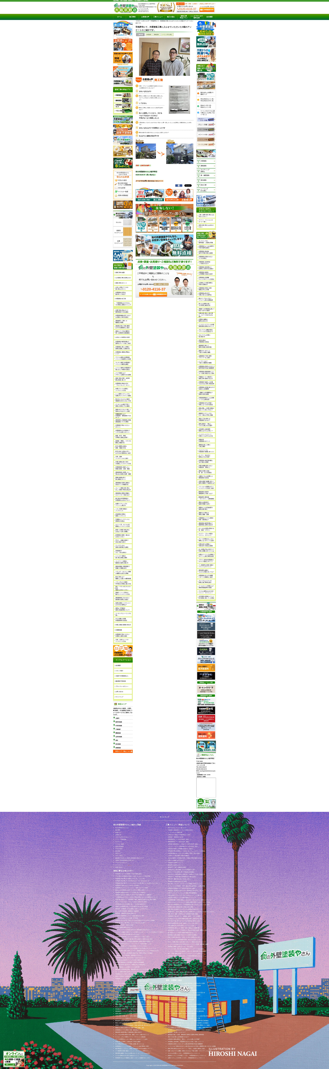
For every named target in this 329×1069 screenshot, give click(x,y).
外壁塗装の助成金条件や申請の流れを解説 (206, 252)
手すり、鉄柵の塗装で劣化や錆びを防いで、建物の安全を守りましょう (187, 942)
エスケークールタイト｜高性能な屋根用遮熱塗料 (181, 999)
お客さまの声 (145, 21)
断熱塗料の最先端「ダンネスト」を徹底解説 (206, 497)
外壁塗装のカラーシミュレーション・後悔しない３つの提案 (131, 887)
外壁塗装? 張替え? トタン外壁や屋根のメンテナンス (182, 897)
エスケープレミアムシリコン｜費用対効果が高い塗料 (182, 997)
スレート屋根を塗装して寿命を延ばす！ (178, 963)
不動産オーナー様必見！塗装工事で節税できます (206, 377)
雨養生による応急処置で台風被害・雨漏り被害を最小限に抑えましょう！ (135, 1025)
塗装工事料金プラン (184, 17)
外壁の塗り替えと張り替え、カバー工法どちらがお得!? (130, 922)
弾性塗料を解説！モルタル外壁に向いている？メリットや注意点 (132, 1053)
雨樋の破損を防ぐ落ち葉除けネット (120, 478)
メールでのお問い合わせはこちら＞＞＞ (149, 181)
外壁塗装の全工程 (120, 298)
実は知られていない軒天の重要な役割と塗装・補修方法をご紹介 (185, 918)
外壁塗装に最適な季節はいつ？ (122, 353)
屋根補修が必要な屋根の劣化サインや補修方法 (122, 483)
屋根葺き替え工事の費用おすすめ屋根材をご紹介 (122, 326)
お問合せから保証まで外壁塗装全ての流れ (179, 834)
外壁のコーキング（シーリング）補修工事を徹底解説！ (183, 893)
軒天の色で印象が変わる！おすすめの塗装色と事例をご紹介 (184, 921)
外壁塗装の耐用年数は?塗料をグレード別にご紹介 (123, 342)
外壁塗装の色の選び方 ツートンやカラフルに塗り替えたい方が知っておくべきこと (137, 883)
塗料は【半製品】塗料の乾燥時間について (122, 609)
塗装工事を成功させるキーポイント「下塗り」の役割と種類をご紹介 (186, 1048)
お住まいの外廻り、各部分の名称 (124, 925)
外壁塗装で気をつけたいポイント (122, 426)
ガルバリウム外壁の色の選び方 (204, 335)
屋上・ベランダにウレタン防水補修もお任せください (123, 588)
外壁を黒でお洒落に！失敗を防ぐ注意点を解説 (206, 545)
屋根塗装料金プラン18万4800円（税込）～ (179, 841)
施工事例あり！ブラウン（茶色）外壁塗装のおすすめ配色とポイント (134, 1048)
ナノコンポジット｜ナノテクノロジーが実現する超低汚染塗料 (184, 1004)
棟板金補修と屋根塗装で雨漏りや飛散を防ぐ (122, 567)
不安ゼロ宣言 (119, 848)
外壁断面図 (118, 630)
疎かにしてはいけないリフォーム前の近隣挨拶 (206, 299)
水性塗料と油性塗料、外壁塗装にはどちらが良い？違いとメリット (186, 1041)
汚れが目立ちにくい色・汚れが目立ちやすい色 (207, 99)
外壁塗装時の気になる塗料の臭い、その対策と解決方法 (130, 904)
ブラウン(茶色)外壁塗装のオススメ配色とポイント (206, 560)
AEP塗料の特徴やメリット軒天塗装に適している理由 (206, 597)
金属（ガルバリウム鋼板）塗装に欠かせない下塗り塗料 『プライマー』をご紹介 (189, 1051)
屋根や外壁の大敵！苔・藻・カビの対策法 (205, 471)
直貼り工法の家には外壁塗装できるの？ (204, 419)
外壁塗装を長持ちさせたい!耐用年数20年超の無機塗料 (207, 367)
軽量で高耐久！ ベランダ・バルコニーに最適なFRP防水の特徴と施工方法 (135, 1004)
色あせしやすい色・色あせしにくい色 (206, 106)
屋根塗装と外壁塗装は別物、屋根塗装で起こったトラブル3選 (131, 969)
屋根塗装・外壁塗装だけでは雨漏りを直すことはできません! (131, 908)
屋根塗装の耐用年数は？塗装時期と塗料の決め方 (206, 524)
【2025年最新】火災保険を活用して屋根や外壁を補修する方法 (185, 858)
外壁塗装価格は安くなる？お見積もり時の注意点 (123, 316)
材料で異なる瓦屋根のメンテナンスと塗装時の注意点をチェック (185, 909)
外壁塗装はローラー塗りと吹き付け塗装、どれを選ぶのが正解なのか (134, 978)
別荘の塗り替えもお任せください (206, 226)
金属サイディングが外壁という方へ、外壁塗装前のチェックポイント (186, 1058)
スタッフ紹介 (119, 670)
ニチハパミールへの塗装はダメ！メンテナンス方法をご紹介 (131, 1018)
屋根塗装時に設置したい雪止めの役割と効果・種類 (123, 473)
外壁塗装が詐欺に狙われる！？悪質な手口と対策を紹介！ (131, 964)
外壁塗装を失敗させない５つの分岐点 (206, 257)
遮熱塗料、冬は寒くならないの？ (177, 1032)
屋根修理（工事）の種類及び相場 (121, 321)
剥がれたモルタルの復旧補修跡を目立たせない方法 (123, 400)
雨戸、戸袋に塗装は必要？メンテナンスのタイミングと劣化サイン (186, 953)
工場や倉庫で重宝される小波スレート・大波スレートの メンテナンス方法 (135, 995)
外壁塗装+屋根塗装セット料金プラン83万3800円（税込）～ (184, 844)
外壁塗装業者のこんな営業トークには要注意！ (206, 398)
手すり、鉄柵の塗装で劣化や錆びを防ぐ (121, 541)
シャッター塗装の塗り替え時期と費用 (121, 556)
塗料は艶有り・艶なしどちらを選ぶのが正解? (205, 424)
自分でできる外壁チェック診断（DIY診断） (127, 918)
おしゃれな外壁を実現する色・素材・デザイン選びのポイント (132, 1034)
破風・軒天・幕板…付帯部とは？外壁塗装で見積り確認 (183, 914)
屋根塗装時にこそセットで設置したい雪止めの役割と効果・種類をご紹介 (187, 930)
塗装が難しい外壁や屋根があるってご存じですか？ (206, 409)
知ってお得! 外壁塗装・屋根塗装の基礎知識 (127, 911)
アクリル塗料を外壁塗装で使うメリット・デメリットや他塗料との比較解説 (188, 1023)
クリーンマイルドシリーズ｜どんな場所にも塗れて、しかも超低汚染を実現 (188, 1016)
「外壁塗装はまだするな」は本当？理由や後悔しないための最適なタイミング (136, 897)
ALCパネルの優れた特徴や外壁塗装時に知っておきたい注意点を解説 (133, 983)
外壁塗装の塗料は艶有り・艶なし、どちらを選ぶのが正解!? (184, 1039)
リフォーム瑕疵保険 (120, 839)
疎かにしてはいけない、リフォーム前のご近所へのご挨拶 (131, 901)
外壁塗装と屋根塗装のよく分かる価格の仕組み (180, 830)
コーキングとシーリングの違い (123, 614)
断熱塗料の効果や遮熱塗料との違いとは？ (206, 492)
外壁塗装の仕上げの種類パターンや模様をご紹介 (206, 576)
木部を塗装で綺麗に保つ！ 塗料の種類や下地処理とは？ (130, 1016)
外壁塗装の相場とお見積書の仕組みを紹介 (206, 273)
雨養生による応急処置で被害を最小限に (206, 508)
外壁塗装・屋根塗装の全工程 (175, 837)
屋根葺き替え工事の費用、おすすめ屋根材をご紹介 (181, 869)
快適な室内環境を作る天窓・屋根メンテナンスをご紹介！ (183, 923)
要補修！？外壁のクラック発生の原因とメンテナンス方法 (131, 946)
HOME (138, 21)
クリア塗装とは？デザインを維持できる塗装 (123, 373)
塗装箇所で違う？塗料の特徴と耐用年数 (205, 346)
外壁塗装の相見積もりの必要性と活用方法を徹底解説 (129, 962)
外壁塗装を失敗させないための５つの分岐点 (127, 885)
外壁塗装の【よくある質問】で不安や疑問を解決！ (129, 873)
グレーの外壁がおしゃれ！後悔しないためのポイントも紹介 (131, 1039)
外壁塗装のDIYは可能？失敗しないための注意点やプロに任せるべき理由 (134, 920)
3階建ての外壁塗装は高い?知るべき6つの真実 (206, 309)
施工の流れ (171, 17)
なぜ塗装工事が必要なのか (123, 277)
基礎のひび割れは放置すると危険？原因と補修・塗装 (129, 1027)
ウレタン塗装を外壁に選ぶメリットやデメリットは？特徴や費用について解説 (189, 1025)
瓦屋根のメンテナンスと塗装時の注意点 (122, 520)
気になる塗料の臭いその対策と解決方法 (204, 304)
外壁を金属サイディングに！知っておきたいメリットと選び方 (184, 895)
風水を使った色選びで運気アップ (206, 93)
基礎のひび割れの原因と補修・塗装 (204, 513)
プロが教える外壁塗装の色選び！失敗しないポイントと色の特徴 (132, 876)
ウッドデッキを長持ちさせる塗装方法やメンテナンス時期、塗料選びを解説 (188, 944)
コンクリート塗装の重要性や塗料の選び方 (121, 562)
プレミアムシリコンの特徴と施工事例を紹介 (205, 581)
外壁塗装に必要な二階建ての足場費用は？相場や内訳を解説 (184, 976)
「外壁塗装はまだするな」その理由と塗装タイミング (123, 303)
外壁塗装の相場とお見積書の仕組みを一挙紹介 (180, 848)
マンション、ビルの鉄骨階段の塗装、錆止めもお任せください (184, 939)
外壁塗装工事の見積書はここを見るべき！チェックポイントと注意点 (186, 851)
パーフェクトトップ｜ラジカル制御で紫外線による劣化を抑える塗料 (186, 983)
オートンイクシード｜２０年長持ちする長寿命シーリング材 (184, 1018)
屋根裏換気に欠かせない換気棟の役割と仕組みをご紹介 (130, 1011)
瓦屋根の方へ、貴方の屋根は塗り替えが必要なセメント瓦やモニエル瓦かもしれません (191, 911)
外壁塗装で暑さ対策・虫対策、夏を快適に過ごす (181, 972)
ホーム (119, 17)
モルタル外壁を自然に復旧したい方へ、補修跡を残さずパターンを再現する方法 (137, 950)
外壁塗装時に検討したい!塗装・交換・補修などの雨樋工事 (183, 928)
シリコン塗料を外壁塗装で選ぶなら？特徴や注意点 (123, 368)
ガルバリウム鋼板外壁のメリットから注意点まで (206, 330)
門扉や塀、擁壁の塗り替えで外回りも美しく (180, 879)
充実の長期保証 (119, 846)
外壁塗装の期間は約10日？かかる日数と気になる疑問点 (130, 892)
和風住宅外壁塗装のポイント (204, 440)
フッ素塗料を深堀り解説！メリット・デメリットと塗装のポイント (133, 1051)
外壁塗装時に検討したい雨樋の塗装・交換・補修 (122, 468)
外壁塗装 (123, 95)
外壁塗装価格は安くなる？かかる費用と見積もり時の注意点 (184, 853)
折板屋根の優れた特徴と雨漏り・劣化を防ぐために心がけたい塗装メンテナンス (189, 900)
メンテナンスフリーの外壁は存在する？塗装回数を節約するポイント (134, 929)
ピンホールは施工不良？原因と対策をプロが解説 (122, 405)
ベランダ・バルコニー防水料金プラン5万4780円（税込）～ (184, 846)
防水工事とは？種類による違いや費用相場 (123, 577)
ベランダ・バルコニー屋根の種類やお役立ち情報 (123, 572)
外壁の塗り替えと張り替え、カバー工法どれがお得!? (206, 315)
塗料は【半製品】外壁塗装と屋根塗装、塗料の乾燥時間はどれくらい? (134, 976)
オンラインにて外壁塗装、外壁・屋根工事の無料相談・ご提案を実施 (186, 886)
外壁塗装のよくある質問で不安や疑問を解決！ (206, 247)
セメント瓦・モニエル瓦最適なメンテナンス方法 (122, 525)
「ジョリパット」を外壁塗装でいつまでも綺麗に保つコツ (131, 990)
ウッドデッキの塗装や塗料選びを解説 (121, 546)
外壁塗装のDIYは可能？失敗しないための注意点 (206, 403)
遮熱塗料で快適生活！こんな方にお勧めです (180, 1002)
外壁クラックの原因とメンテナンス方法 (121, 389)
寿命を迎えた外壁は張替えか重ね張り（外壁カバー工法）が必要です (186, 874)
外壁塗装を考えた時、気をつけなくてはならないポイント (131, 957)
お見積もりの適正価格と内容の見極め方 (206, 283)
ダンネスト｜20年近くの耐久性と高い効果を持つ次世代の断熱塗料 (186, 1011)
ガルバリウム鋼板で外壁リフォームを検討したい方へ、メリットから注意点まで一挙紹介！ (139, 932)
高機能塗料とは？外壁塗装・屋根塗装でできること (123, 415)
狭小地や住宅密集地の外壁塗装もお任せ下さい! (122, 499)
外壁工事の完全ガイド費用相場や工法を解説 (121, 311)
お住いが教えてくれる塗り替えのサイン (121, 288)
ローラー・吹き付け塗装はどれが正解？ (204, 456)
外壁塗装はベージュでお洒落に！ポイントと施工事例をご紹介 (132, 1046)
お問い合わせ (119, 691)
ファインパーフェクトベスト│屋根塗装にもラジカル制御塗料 (184, 985)
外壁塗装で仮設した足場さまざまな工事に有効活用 (206, 382)
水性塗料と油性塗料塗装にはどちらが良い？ (206, 430)
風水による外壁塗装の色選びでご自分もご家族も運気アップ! (131, 890)
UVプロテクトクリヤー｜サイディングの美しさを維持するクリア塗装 (186, 1009)
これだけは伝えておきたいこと (123, 837)
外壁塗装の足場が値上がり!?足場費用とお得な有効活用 (183, 974)
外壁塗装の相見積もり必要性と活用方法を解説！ (206, 267)
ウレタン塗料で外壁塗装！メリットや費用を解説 (123, 363)
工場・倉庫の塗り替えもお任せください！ (206, 215)
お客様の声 (145, 17)
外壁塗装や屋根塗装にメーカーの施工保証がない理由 (206, 372)
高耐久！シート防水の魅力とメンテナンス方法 (122, 593)
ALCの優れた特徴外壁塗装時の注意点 (121, 619)
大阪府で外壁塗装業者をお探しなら (125, 860)
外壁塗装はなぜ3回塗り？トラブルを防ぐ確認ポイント (130, 960)
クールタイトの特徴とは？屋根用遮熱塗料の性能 (206, 586)
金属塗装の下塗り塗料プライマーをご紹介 (205, 356)
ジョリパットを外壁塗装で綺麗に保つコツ (206, 450)
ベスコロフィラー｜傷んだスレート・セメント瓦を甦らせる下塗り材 (186, 992)
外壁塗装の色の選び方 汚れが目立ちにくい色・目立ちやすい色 (132, 881)
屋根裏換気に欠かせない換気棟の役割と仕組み (122, 598)
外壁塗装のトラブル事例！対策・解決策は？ (206, 518)
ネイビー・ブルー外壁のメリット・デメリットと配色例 (130, 1037)
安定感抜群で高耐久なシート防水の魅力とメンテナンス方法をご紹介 (134, 1009)
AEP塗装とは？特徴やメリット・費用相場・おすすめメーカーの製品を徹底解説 (189, 1030)
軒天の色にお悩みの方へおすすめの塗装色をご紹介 (123, 452)
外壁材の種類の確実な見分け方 (203, 320)
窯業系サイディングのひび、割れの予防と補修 (206, 414)
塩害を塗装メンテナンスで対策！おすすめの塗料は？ (129, 1013)
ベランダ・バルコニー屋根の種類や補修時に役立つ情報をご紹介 (132, 999)
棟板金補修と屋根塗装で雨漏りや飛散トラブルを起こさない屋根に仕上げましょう (137, 997)
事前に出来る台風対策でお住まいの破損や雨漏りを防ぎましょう (132, 1023)
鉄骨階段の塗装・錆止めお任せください (122, 535)
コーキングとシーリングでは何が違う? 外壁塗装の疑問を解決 (132, 981)
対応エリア (118, 853)
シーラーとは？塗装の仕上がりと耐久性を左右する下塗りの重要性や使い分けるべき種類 (192, 1046)
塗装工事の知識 (119, 272)
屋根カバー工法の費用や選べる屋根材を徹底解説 (122, 332)
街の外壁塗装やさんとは (122, 827)
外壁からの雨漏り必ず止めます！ (177, 860)
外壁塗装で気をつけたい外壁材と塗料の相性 (122, 635)
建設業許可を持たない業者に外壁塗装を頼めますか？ (129, 858)
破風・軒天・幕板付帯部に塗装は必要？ (121, 436)
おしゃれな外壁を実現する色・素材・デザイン (206, 529)
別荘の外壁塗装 (172, 970)
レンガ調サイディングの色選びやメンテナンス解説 (123, 394)
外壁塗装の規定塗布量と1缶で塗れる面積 (206, 461)
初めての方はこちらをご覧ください (177, 827)
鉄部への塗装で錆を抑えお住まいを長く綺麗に (122, 530)
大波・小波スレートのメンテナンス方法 (121, 640)
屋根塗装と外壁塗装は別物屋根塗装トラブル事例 (123, 420)
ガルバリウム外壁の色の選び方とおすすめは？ (128, 934)
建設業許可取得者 (120, 681)
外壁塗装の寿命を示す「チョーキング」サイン (122, 384)
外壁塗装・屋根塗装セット (123, 105)
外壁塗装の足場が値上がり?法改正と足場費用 (207, 388)
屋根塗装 (123, 100)
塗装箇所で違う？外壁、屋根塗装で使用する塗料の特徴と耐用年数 (186, 1034)
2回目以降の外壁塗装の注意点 (204, 341)
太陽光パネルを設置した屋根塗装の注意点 (206, 477)
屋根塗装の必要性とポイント (175, 865)
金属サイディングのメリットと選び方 (121, 504)
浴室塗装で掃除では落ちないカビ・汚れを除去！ (181, 946)
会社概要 (209, 17)
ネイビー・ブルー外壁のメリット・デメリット (206, 534)
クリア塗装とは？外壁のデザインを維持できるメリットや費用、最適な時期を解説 (190, 1027)
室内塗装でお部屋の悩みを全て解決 (177, 881)
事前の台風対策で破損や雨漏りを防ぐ (204, 503)
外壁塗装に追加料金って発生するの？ (204, 262)
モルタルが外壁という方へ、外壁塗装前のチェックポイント (184, 1053)
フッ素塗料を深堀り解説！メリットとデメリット (206, 565)
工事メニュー (158, 17)
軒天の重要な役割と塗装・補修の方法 (121, 447)
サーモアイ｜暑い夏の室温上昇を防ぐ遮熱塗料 (180, 988)
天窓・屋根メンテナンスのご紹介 (121, 457)
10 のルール (118, 841)
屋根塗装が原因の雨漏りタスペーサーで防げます (122, 494)
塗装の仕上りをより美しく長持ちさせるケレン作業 (123, 410)
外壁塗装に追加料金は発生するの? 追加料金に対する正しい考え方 (186, 890)
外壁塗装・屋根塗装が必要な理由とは (125, 913)
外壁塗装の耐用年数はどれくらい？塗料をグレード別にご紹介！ (132, 936)
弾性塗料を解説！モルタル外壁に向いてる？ (206, 571)
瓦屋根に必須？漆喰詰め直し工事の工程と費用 (180, 907)
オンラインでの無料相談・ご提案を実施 (206, 241)
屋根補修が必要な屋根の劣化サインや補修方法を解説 (182, 935)
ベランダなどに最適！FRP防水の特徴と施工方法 (123, 583)
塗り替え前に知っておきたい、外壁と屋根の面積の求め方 (131, 985)
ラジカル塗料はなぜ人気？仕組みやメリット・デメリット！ (131, 1055)
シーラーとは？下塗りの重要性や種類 (205, 362)
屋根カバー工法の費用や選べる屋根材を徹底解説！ (181, 872)
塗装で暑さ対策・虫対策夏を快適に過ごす (122, 379)
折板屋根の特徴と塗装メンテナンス (120, 515)
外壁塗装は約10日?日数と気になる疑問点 (205, 294)
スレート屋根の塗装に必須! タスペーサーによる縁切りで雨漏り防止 (133, 971)
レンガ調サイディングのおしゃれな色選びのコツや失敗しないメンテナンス (135, 948)
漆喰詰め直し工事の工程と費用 (204, 445)
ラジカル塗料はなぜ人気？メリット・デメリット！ (206, 592)
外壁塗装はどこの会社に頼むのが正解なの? (127, 974)
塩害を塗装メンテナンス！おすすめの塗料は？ (123, 603)
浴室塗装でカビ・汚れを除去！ (121, 551)
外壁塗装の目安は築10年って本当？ (120, 293)
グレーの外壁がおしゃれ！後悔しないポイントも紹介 (206, 539)
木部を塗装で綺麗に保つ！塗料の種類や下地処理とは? (207, 482)
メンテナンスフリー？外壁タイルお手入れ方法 (206, 435)
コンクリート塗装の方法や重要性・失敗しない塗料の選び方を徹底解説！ (187, 951)
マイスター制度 (119, 844)
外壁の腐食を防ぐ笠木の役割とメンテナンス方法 (123, 462)
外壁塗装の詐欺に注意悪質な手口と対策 (205, 288)
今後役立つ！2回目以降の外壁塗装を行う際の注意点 (182, 876)
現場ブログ (118, 832)
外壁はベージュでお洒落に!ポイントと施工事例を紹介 (207, 555)
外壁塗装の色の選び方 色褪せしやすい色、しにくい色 (129, 878)
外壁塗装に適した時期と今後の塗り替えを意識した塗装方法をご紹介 (134, 939)
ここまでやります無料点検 (196, 17)
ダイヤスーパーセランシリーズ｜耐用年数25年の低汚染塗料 (184, 995)
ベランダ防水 (123, 111)
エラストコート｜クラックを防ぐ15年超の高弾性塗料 (182, 1006)
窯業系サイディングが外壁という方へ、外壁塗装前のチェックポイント (187, 1055)
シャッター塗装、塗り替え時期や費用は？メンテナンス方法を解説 (186, 949)
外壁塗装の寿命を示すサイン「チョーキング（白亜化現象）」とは (133, 943)
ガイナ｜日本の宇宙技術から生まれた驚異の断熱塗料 (182, 1013)
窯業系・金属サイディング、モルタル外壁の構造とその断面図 (132, 988)
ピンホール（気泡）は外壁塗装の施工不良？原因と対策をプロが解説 (134, 953)
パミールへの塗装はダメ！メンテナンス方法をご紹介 (206, 487)
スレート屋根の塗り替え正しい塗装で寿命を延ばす (123, 488)
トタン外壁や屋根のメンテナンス (121, 509)
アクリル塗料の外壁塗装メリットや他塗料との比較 (123, 358)
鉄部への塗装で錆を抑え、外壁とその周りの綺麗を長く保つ (184, 937)
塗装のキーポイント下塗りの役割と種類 (204, 351)
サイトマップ (119, 697)
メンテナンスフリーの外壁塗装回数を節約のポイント (206, 325)
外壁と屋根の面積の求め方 (123, 624)
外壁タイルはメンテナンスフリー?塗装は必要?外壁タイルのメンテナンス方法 (189, 902)
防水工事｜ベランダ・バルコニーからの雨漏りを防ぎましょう (184, 883)
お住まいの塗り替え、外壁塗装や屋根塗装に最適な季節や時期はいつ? (134, 941)
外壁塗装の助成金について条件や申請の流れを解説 (181, 888)
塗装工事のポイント (121, 283)
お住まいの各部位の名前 (122, 337)
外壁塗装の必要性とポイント (175, 862)
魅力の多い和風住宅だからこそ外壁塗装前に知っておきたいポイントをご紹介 (189, 904)
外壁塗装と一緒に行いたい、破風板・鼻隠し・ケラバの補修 (184, 916)
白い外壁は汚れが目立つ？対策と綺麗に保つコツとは (206, 550)
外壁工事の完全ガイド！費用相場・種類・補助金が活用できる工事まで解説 (135, 899)
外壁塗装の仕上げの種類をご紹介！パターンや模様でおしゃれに (132, 1058)
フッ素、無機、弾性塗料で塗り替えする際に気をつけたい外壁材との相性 (135, 992)
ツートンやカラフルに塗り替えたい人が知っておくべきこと (207, 112)
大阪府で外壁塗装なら (121, 676)
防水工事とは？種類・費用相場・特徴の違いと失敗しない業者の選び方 (134, 1002)
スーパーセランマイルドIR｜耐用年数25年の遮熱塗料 (182, 990)
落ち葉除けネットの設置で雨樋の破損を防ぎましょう (182, 932)
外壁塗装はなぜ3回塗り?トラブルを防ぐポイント (122, 431)
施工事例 (132, 17)
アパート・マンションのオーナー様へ (206, 220)
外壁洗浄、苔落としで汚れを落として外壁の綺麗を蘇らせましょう (186, 956)
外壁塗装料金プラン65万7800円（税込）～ (179, 839)
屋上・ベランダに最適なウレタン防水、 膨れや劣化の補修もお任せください (135, 1006)
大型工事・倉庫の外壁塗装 (175, 965)
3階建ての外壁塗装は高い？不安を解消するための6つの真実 (131, 906)
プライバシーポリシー (121, 686)
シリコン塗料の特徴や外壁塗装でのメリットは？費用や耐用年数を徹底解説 (188, 1020)
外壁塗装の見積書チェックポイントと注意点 (206, 278)
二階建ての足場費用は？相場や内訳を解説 (206, 393)
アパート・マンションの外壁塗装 (177, 967)
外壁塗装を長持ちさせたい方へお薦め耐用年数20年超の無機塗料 (185, 1044)
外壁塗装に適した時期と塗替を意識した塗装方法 (122, 347)
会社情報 (117, 851)
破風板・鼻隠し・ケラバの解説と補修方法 (123, 441)
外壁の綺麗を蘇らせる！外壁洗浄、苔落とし (206, 466)
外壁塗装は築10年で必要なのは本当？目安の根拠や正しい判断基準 (133, 894)
